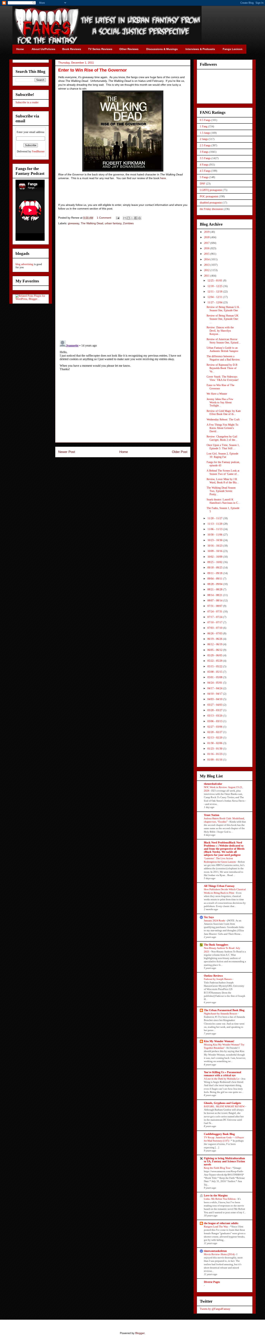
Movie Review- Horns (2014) (219, 1254)
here (163, 178)
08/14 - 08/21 (215, 595)
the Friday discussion (211, 209)
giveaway (73, 223)
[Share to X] (132, 218)
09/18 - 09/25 (215, 567)
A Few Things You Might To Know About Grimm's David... (222, 428)
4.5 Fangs (205, 170)
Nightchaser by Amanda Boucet (221, 1013)
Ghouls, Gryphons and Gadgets (222, 1103)
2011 (207, 275)
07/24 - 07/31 (215, 611)
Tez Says (209, 917)
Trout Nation (211, 815)
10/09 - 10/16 (215, 551)
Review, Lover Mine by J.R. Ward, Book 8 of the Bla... (223, 481)
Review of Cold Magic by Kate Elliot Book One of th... (224, 413)
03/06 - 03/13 (215, 721)
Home (123, 452)
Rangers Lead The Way (216, 1226)
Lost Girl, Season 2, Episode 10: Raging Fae (222, 455)
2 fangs (204, 139)
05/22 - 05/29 (215, 660)
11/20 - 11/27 (215, 518)
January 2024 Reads (215, 920)
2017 (207, 242)
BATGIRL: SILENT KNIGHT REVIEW (224, 1106)
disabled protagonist (211, 202)
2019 (207, 231)
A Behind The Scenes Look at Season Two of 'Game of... (223, 472)
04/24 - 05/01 (215, 682)
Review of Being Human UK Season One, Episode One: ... (223, 319)
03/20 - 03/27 (215, 710)
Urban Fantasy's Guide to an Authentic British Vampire (222, 349)
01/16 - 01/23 (215, 754)
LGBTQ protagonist (211, 190)
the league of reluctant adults (221, 1223)
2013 (207, 264)
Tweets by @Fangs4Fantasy (215, 1308)
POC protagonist (209, 196)
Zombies (128, 223)
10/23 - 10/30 (215, 540)
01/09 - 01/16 (215, 759)
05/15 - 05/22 (215, 666)
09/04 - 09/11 (215, 578)
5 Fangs (204, 177)
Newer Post (66, 452)
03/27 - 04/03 (215, 704)
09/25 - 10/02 (215, 562)
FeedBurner (38, 151)
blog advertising (24, 264)
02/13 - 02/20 (215, 737)
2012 (207, 270)
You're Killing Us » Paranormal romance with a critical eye (222, 1074)
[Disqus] (122, 283)
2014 (207, 259)
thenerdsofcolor (213, 783)
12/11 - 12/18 (215, 291)
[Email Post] (117, 217)
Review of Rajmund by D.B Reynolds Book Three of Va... (222, 368)
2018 (207, 237)
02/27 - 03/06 (215, 726)
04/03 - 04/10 (215, 699)
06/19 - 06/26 (215, 638)
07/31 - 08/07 (215, 606)
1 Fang (203, 126)
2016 (207, 248)
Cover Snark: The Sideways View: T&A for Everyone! (223, 378)
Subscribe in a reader (27, 102)
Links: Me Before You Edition (220, 1198)
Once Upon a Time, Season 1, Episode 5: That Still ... (223, 447)
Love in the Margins (216, 1195)
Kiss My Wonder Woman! (219, 1041)
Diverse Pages (212, 1282)
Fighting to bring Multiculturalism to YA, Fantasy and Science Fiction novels (224, 1161)
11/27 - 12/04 (215, 302)
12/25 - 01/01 (215, 280)
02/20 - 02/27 (215, 732)
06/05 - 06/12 (215, 650)
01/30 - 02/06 (215, 743)
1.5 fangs (205, 132)
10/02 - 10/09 (215, 556)
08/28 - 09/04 (215, 584)
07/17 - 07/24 (215, 617)
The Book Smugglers (216, 944)
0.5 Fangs (205, 120)
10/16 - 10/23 (215, 545)
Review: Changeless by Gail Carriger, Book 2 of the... (222, 438)
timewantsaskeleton (215, 1251)
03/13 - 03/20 (215, 715)
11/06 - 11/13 (215, 529)
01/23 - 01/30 (215, 748)
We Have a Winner (217, 393)
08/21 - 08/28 (215, 589)
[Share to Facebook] (136, 218)
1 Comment (104, 217)
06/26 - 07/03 (215, 633)
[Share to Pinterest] (139, 218)
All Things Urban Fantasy (219, 886)
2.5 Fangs (205, 145)
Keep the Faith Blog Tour (217, 1167)
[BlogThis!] (128, 218)
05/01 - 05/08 (215, 677)
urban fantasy (113, 223)
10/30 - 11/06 (215, 534)
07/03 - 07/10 (215, 627)
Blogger (140, 1333)
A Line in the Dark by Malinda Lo (222, 1078)
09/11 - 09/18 (215, 573)
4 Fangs (204, 164)
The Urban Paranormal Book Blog (224, 1010)
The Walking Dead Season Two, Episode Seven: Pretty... (221, 491)
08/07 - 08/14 (215, 600)
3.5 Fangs (205, 158)
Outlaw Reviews (213, 975)
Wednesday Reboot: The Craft (223, 419)
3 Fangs (204, 151)
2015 (207, 253)
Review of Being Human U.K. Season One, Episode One (223, 309)
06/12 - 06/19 (215, 644)
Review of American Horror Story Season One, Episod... (224, 341)
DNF (202, 183)
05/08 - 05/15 (215, 671)
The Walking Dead (92, 223)
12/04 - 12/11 (215, 297)
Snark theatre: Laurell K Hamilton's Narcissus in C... (223, 501)
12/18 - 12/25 (215, 286)
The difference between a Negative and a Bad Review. (223, 358)
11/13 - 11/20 (215, 523)
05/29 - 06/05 (215, 655)
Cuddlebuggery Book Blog (219, 1134)
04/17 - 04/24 (215, 688)
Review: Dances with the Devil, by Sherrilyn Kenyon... (220, 330)
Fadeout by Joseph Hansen (218, 979)
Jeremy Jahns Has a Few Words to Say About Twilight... (220, 402)
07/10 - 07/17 (215, 622)
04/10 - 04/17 (215, 693)
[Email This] (125, 218)
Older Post (179, 452)
